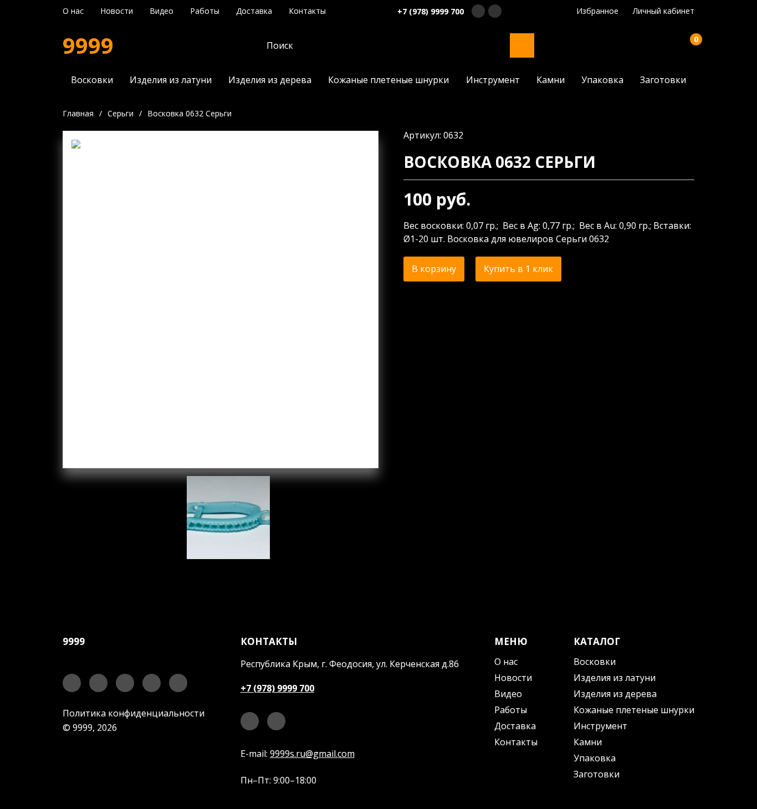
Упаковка (602, 80)
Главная (78, 113)
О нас (73, 11)
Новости (116, 11)
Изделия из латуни (171, 80)
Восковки (92, 80)
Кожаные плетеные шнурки (388, 80)
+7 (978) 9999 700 (430, 11)
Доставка (254, 11)
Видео (161, 11)
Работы (204, 11)
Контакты (307, 11)
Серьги (121, 113)
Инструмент (493, 80)
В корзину (434, 269)
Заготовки (663, 80)
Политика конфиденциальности (133, 713)
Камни (550, 80)
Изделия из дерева (269, 80)
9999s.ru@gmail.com (312, 753)
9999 (88, 45)
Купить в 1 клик (518, 269)
